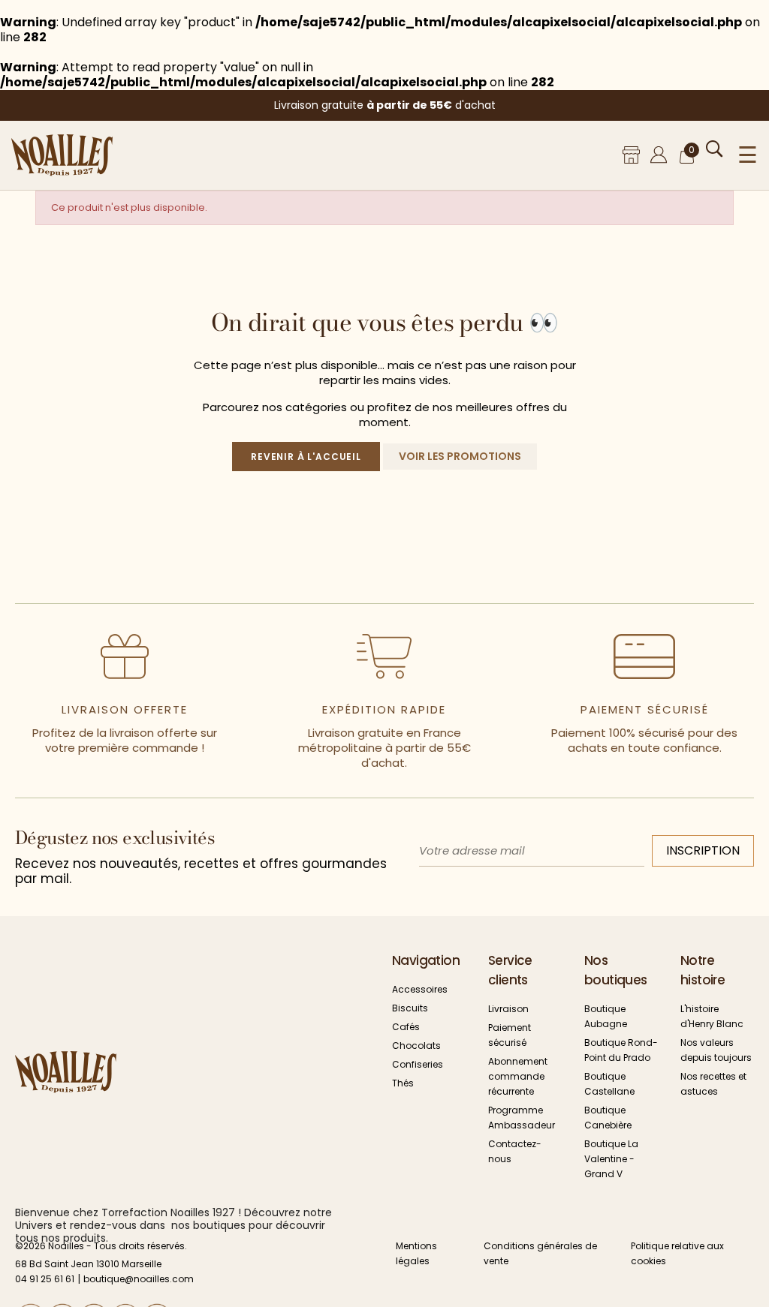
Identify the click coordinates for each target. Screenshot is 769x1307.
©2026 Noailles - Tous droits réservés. (101, 1245)
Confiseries (417, 1064)
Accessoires (420, 989)
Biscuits (410, 1008)
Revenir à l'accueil (306, 456)
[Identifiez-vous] (659, 155)
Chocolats (416, 1045)
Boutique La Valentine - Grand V (611, 1158)
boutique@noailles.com (138, 1278)
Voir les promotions (460, 456)
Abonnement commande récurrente (517, 1076)
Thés (403, 1083)
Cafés (406, 1026)
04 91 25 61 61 (44, 1278)
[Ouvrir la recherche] (714, 149)
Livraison (508, 1008)
